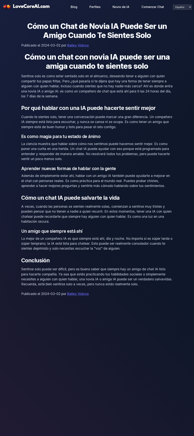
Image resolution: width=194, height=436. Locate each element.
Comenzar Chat (153, 7)
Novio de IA (121, 7)
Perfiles (94, 7)
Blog (74, 7)
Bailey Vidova (78, 45)
